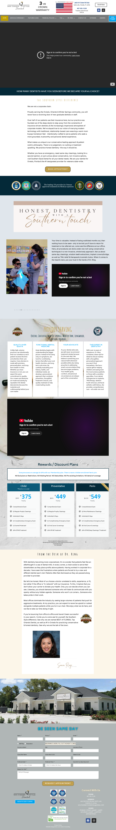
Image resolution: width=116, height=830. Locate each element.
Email (74, 736)
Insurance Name (21, 747)
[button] (8, 274)
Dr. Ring (70, 18)
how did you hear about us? (81, 762)
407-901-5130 (82, 8)
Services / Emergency (17, 18)
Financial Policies (48, 18)
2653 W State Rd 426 (81, 3)
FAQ (61, 18)
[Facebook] (98, 10)
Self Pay (21, 744)
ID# (46, 747)
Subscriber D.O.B (50, 755)
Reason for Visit (21, 769)
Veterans (93, 18)
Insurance (29, 744)
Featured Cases (33, 18)
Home (4, 18)
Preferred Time (49, 762)
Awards (102, 18)
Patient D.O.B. (76, 755)
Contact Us (82, 18)
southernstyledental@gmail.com (91, 805)
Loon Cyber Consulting (64, 827)
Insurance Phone (77, 747)
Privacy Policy (58, 825)
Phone (47, 736)
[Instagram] (103, 10)
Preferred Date (21, 762)
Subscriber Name (22, 755)
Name (19, 736)
